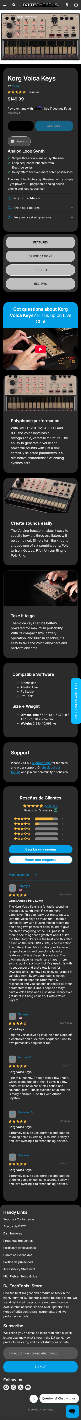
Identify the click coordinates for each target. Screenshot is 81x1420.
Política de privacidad (18, 1262)
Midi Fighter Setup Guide (20, 1276)
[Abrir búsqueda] (13, 4)
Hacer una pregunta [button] (40, 860)
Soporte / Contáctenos (18, 1219)
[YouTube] (28, 1387)
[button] (17, 92)
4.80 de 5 (51, 806)
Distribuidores (12, 1233)
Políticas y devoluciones (19, 1247)
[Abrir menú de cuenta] (66, 4)
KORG (15, 85)
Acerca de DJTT (14, 1226)
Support (40, 270)
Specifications (41, 256)
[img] (18, 895)
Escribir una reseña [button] (40, 849)
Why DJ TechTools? (27, 198)
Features (40, 242)
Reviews (40, 283)
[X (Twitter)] (20, 1387)
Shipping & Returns (26, 207)
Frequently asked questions (32, 217)
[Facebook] (6, 1387)
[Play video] (40, 349)
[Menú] (5, 5)
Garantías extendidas (17, 1255)
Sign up (41, 1366)
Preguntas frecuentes (18, 1240)
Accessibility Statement (19, 1269)
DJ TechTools (45, 1409)
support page (41, 763)
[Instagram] (13, 1387)
